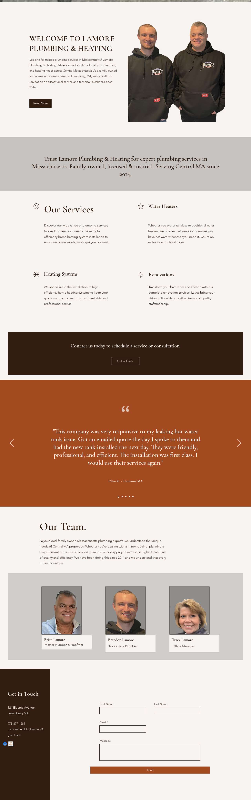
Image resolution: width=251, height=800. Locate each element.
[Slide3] (125, 496)
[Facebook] (5, 743)
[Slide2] (122, 497)
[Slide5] (133, 496)
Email (103, 722)
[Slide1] (118, 496)
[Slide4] (129, 496)
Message (105, 740)
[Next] (239, 443)
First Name (106, 704)
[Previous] (12, 443)
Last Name (160, 704)
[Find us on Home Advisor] (10, 743)
